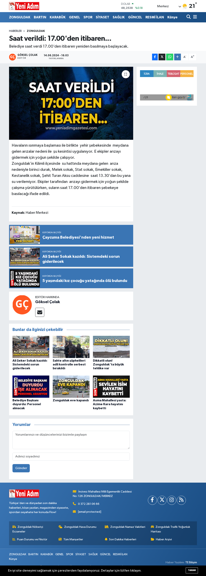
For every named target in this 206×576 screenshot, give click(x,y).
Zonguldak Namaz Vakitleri (127, 526)
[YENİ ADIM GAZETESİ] (24, 6)
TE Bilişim (191, 562)
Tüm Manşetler (73, 539)
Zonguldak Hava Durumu (80, 526)
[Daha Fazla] (177, 57)
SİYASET (102, 17)
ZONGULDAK (19, 17)
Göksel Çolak (47, 302)
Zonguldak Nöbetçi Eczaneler (27, 529)
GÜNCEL (135, 17)
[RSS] (181, 500)
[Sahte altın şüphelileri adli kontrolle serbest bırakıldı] (71, 347)
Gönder (21, 468)
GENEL (74, 17)
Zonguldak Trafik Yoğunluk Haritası (170, 529)
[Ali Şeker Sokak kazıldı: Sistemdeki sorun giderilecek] (30, 347)
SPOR (87, 17)
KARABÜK (58, 17)
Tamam (192, 570)
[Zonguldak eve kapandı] (71, 386)
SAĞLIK (119, 17)
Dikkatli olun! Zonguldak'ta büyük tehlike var (108, 364)
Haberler (15, 31)
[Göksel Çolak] (22, 304)
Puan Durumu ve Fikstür (32, 539)
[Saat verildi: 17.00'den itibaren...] (71, 103)
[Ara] (189, 17)
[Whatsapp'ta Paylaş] (169, 57)
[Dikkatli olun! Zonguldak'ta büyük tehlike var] (111, 347)
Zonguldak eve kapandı (71, 400)
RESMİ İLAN (154, 17)
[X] (162, 500)
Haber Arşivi (164, 539)
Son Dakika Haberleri (122, 539)
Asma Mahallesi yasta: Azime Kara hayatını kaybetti (109, 404)
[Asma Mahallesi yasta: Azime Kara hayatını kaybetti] (111, 386)
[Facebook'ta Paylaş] (155, 57)
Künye (172, 17)
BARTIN (40, 17)
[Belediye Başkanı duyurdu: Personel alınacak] (30, 386)
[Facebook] (152, 500)
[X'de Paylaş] (162, 57)
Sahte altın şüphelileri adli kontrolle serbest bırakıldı (69, 364)
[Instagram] (171, 500)
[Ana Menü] (194, 17)
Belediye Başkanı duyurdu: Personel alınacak (26, 404)
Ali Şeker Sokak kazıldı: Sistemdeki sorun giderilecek (29, 364)
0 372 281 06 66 (88, 503)
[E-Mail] (39, 312)
